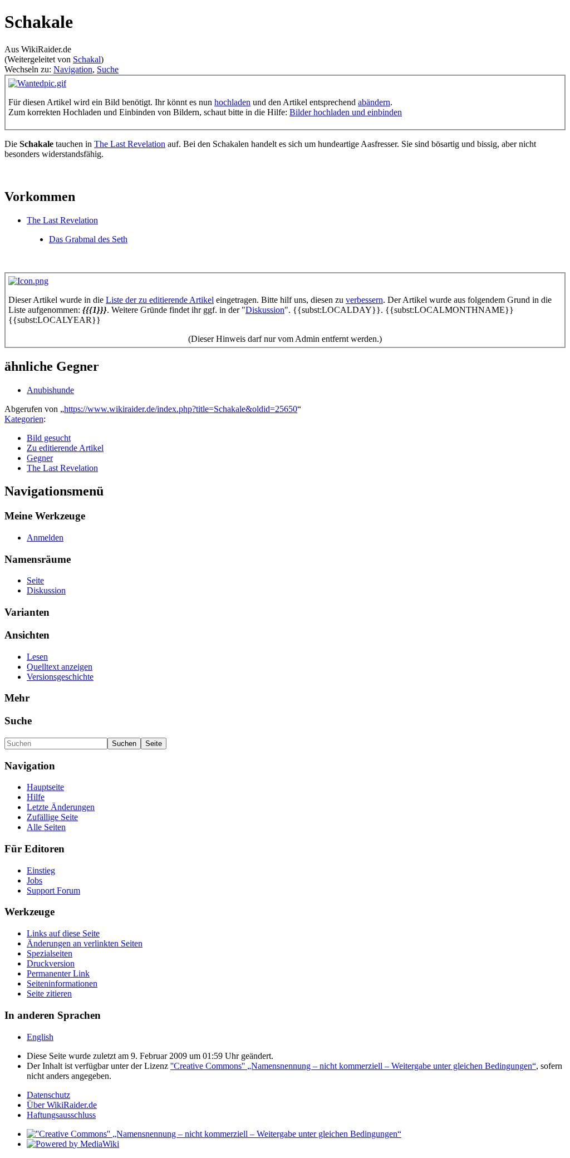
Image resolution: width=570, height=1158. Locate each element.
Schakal (87, 59)
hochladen (232, 102)
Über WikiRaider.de (62, 1105)
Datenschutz (48, 1095)
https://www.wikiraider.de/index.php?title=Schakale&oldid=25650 (180, 409)
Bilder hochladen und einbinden (345, 112)
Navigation (72, 69)
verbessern (364, 300)
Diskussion (264, 310)
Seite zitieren (49, 993)
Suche (108, 69)
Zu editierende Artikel (65, 448)
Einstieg (41, 870)
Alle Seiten (46, 827)
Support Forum (53, 890)
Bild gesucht (49, 438)
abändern (374, 102)
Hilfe (36, 797)
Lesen (37, 656)
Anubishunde (50, 390)
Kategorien (23, 419)
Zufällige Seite (52, 817)
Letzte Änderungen (61, 807)
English (40, 1037)
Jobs (34, 880)
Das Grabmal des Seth (88, 239)
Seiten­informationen (62, 983)
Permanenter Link (58, 973)
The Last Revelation (129, 144)
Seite (35, 580)
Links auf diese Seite (63, 933)
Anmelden (45, 537)
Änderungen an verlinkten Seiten (84, 943)
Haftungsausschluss (61, 1115)
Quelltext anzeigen (59, 666)
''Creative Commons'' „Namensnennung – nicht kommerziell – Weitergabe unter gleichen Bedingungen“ (353, 1066)
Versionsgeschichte (60, 676)
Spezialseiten (49, 953)
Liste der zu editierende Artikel (160, 300)
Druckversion (51, 963)
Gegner (40, 458)
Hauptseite (45, 787)
